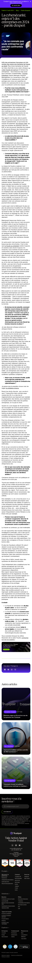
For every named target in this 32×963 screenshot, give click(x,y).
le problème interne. (12, 388)
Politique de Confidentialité (10, 824)
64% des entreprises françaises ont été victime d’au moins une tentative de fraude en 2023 (16, 64)
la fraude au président (12, 246)
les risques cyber (21, 123)
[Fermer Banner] (30, 1)
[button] (5, 669)
